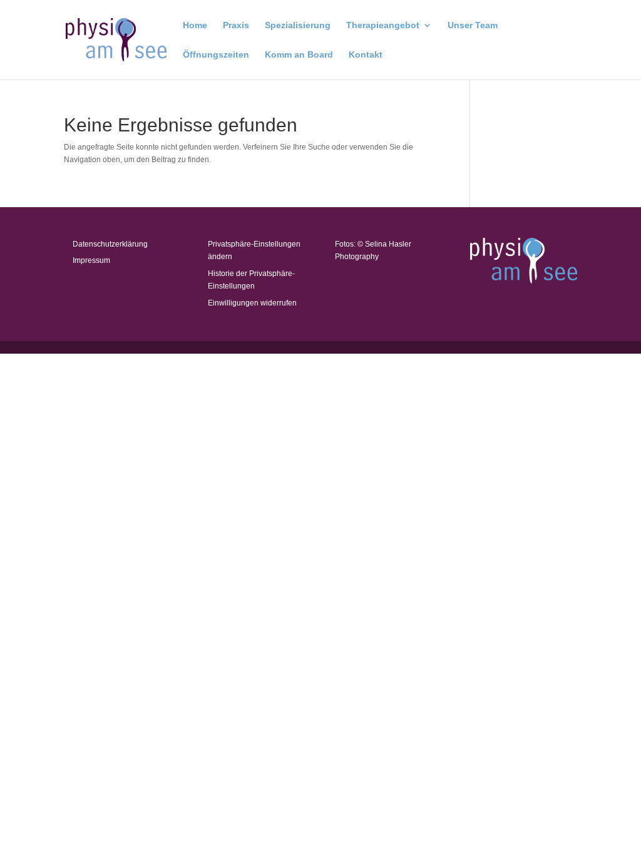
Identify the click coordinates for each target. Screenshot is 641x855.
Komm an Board (299, 54)
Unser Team (473, 25)
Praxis (236, 25)
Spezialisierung (298, 25)
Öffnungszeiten (216, 54)
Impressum (91, 260)
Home (195, 25)
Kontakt (365, 54)
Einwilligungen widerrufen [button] (252, 303)
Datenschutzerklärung (110, 244)
